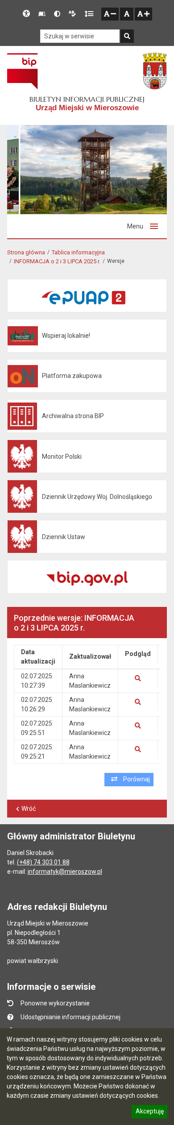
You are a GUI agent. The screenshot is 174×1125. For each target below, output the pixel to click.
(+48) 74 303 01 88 (43, 862)
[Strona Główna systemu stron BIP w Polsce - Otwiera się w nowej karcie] (22, 71)
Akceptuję (149, 1112)
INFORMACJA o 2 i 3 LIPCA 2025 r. (57, 261)
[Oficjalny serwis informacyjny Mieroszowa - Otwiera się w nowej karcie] (155, 71)
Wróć (28, 808)
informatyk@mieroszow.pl (65, 871)
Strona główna (26, 252)
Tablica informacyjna (78, 252)
